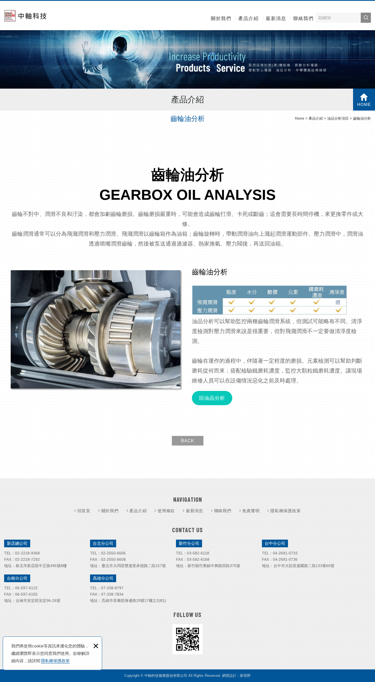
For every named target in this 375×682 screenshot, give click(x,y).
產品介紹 (248, 18)
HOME (364, 104)
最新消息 (276, 18)
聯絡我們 (303, 18)
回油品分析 (212, 398)
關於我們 (221, 18)
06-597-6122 (26, 588)
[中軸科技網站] (26, 15)
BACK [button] (187, 440)
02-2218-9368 (27, 553)
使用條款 (166, 510)
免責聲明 (250, 510)
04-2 (277, 553)
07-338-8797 (112, 588)
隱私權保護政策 (55, 660)
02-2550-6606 (113, 553)
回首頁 (83, 510)
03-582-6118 (198, 553)
